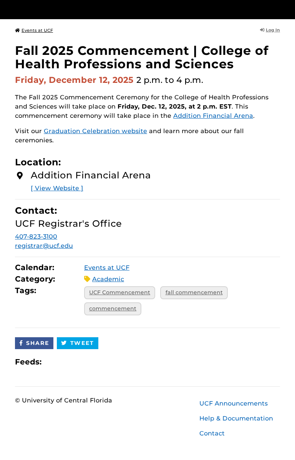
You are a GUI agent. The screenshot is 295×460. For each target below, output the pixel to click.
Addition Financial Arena (213, 115)
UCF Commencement (119, 292)
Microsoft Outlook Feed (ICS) (64, 361)
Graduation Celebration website (95, 131)
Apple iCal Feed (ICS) (51, 361)
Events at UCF (37, 30)
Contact (212, 433)
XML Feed (90, 361)
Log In (273, 30)
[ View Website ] (57, 188)
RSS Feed (77, 361)
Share (37, 343)
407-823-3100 (36, 236)
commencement (112, 308)
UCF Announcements (233, 403)
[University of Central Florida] (66, 9)
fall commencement (194, 292)
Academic (108, 279)
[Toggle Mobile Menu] (278, 9)
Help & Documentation (236, 418)
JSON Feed (103, 361)
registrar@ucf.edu (44, 245)
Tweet (82, 343)
